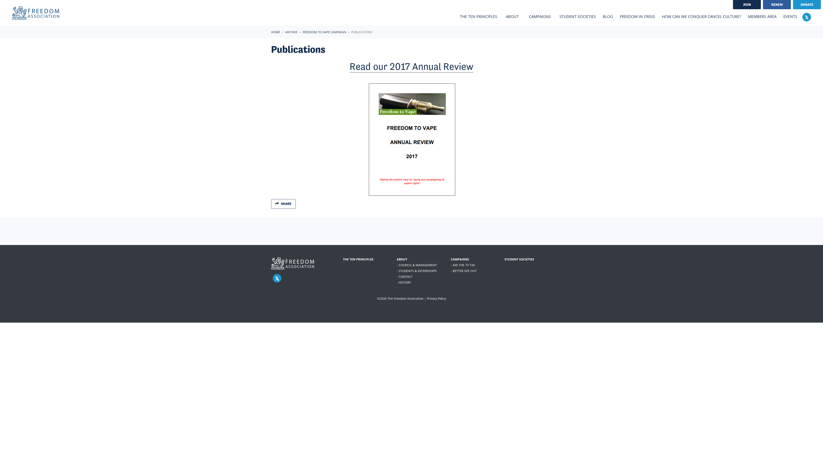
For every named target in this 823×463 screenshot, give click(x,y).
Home (275, 32)
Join (747, 5)
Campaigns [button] (540, 16)
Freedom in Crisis (637, 16)
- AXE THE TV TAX (463, 265)
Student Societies (577, 16)
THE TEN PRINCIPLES (358, 259)
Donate (807, 5)
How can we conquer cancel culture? (701, 16)
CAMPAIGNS (460, 259)
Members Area (762, 16)
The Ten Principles (478, 16)
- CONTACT (405, 277)
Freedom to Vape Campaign (324, 32)
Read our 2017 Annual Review (411, 66)
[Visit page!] (806, 17)
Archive (291, 32)
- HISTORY (404, 282)
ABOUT (402, 259)
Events (790, 16)
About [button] (512, 16)
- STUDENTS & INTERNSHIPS (417, 271)
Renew (777, 5)
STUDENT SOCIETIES (519, 259)
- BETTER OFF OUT (464, 271)
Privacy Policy (436, 298)
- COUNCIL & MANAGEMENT (417, 265)
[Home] (35, 13)
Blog (608, 16)
